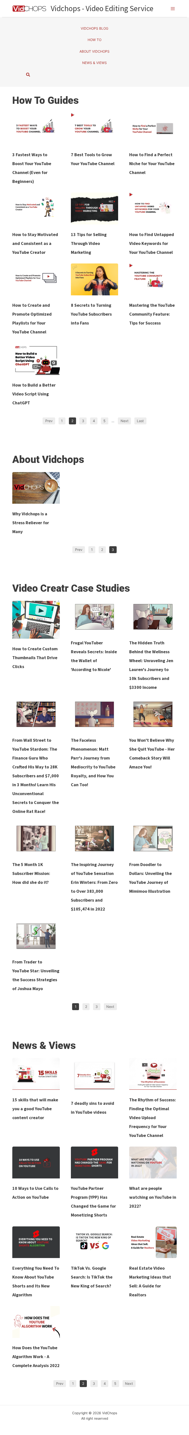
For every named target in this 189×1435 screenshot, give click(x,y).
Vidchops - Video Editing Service (102, 8)
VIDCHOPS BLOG (94, 28)
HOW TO (94, 40)
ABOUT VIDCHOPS (94, 51)
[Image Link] (36, 129)
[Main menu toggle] (173, 8)
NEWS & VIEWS (94, 63)
